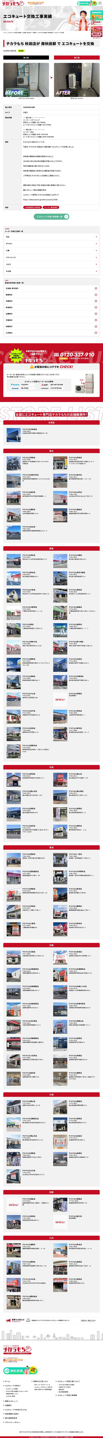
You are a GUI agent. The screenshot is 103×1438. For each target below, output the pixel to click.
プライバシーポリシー (13, 1422)
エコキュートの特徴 (12, 1389)
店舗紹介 (8, 1405)
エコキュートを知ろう (13, 1385)
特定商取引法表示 (12, 1414)
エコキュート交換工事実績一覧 (49, 216)
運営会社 (61, 1389)
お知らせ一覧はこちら (88, 1320)
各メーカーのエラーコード (42, 1385)
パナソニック (11, 257)
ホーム (7, 1381)
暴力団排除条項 (11, 1418)
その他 (8, 271)
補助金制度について (12, 1394)
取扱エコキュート (11, 1401)
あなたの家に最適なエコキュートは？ (17, 1391)
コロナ (8, 264)
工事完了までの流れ (65, 1387)
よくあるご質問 (10, 1396)
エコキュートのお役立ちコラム (16, 1409)
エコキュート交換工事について (69, 1381)
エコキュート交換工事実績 (67, 1395)
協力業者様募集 (63, 1392)
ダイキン (9, 243)
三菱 (7, 250)
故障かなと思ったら (40, 1381)
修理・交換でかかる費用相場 (43, 1389)
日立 (7, 237)
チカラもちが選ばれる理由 (66, 1385)
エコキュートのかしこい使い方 (43, 1387)
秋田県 (21, 51)
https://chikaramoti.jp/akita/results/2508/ (40, 199)
